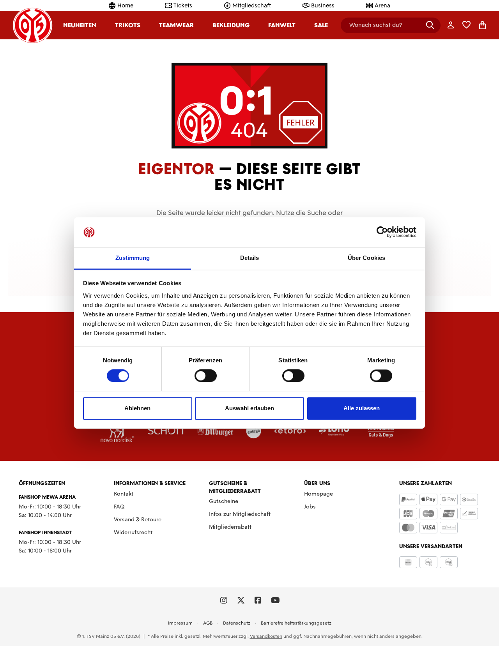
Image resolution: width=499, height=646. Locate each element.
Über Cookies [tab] (366, 257)
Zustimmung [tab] (132, 257)
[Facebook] (258, 600)
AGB (207, 623)
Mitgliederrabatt (230, 526)
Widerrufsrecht (133, 532)
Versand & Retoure (137, 519)
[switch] (206, 376)
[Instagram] (224, 600)
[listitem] (117, 430)
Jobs (310, 506)
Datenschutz (236, 623)
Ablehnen (137, 408)
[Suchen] (430, 25)
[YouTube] (275, 600)
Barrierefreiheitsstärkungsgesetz (296, 623)
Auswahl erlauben (249, 408)
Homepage (318, 493)
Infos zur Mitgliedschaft (240, 513)
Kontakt (123, 493)
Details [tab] (249, 257)
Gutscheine (223, 501)
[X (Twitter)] (241, 600)
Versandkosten (266, 636)
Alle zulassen (361, 408)
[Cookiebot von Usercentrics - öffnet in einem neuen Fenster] (382, 232)
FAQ (119, 506)
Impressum (180, 623)
